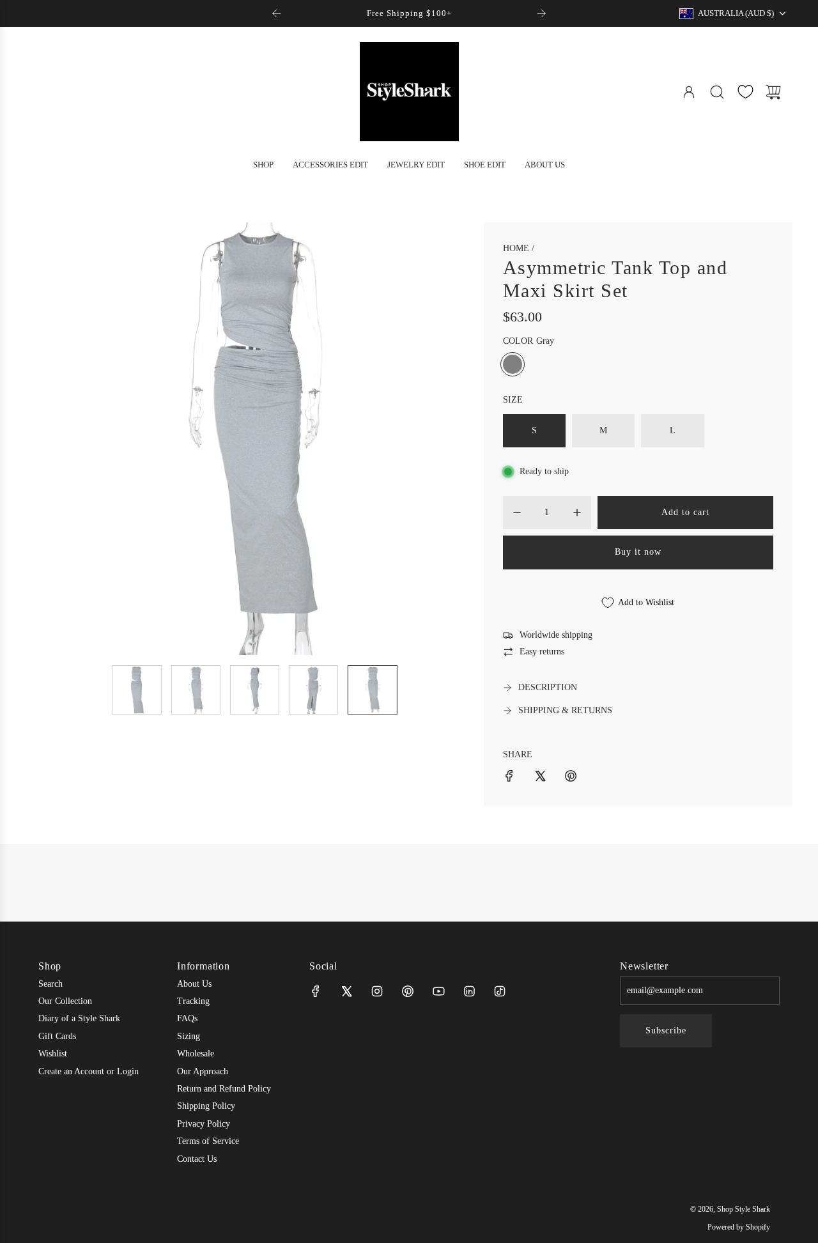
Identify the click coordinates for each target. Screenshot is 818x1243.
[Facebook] (316, 991)
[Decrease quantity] (517, 512)
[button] (69, 439)
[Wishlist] (745, 91)
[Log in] (689, 92)
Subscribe (665, 1030)
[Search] (717, 92)
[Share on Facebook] (509, 778)
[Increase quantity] (577, 512)
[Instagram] (377, 991)
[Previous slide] (276, 13)
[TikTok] (500, 991)
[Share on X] (540, 778)
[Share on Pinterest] (571, 778)
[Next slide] (541, 13)
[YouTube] (438, 991)
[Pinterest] (408, 991)
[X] (346, 991)
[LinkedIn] (469, 991)
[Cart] (773, 92)
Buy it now (638, 552)
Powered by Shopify (738, 1227)
